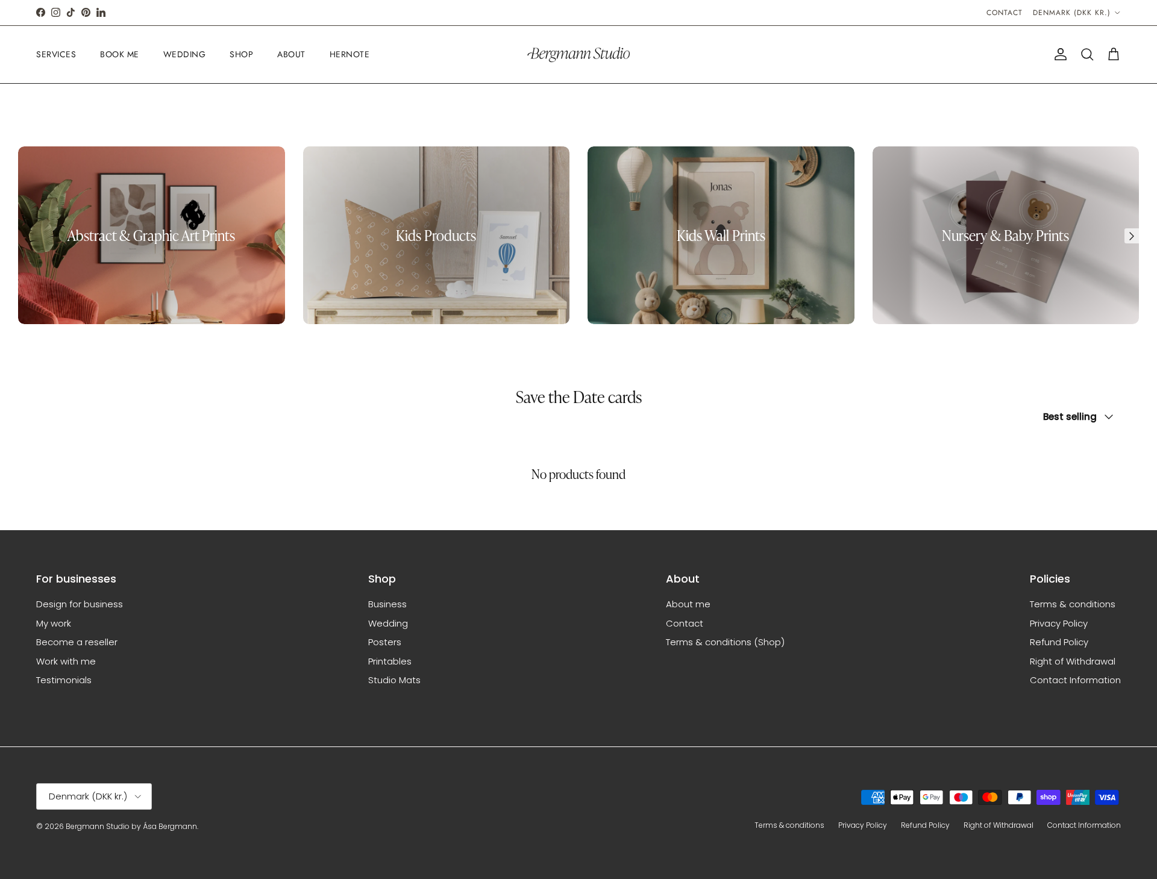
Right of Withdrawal (1072, 661)
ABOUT (291, 54)
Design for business (79, 604)
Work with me (66, 661)
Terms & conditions (1072, 604)
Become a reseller (77, 642)
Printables (390, 661)
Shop (241, 54)
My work (53, 623)
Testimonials (64, 680)
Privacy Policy (1059, 623)
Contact (1004, 12)
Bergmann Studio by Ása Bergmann (131, 826)
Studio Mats (394, 680)
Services (56, 54)
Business (387, 604)
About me (688, 604)
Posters (384, 642)
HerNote (350, 54)
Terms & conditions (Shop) (725, 642)
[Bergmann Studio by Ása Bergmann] (578, 54)
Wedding (184, 54)
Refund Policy (1059, 642)
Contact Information (1075, 680)
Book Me (119, 54)
